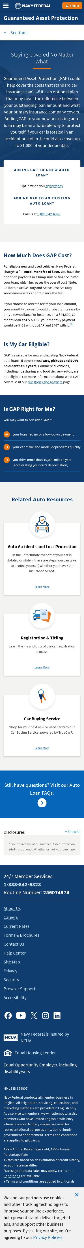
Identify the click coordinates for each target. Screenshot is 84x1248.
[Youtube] (21, 1015)
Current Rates (16, 926)
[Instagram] (45, 1015)
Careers (11, 917)
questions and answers (45, 382)
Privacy (10, 971)
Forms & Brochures (21, 935)
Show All (72, 831)
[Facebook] (8, 1015)
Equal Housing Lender (35, 1052)
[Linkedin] (57, 1015)
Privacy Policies (47, 1237)
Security (11, 979)
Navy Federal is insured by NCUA (45, 1037)
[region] (42, 1217)
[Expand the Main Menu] (6, 5)
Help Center (15, 953)
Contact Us (14, 944)
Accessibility (15, 997)
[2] (72, 323)
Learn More (42, 586)
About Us (12, 908)
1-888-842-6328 (48, 214)
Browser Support (19, 988)
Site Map (12, 962)
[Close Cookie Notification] (76, 1194)
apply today (54, 186)
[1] (39, 89)
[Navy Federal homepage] (32, 6)
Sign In (74, 6)
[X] (33, 1015)
